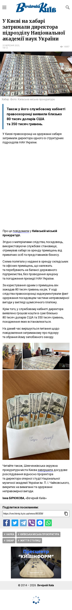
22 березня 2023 (11, 45)
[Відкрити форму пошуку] (67, 7)
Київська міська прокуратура (39, 534)
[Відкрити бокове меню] (4, 7)
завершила (45, 470)
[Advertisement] (36, 186)
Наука (10, 534)
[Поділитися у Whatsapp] (48, 523)
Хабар (10, 540)
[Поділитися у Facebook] (6, 523)
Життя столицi (30, 540)
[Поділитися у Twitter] (15, 523)
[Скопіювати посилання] (66, 514)
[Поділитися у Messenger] (40, 523)
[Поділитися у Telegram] (23, 523)
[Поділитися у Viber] (31, 523)
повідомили (21, 231)
